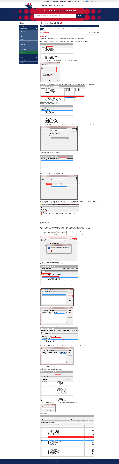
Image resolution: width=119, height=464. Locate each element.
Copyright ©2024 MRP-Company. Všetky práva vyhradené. (59, 461)
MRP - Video (23, 49)
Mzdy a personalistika (25, 33)
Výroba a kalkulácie (25, 41)
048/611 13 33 (48, 1)
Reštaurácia (23, 36)
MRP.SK (50, 5)
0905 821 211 (55, 1)
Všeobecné (22, 60)
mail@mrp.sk (63, 1)
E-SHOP (56, 5)
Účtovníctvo (23, 31)
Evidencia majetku (25, 47)
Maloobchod (23, 39)
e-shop (21, 57)
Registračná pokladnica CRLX (26, 54)
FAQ (43, 25)
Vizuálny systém (23, 28)
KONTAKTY (62, 5)
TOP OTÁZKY (44, 5)
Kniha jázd (23, 44)
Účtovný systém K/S (24, 26)
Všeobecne (23, 52)
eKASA (21, 62)
